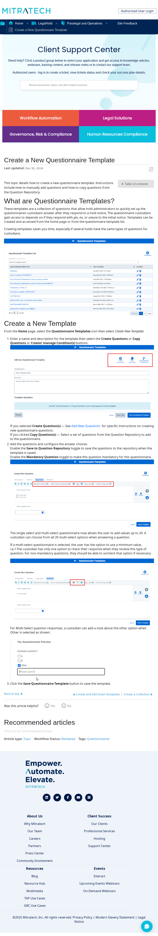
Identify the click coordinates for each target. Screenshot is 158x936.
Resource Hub (34, 883)
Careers (34, 838)
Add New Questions (85, 426)
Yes (52, 706)
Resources (34, 868)
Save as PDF (151, 169)
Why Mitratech (34, 824)
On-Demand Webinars (99, 891)
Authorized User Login (137, 11)
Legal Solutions (117, 118)
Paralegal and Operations (84, 23)
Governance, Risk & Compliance (41, 134)
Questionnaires (98, 739)
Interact (99, 876)
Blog (34, 876)
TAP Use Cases (34, 898)
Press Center (34, 853)
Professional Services (99, 831)
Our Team (35, 831)
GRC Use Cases (35, 905)
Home (19, 23)
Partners (34, 846)
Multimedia (34, 891)
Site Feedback (127, 23)
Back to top (11, 693)
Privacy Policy (82, 917)
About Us (35, 816)
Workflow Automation (41, 118)
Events (99, 868)
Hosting (99, 838)
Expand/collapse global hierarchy (2, 22)
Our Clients (99, 824)
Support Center (99, 846)
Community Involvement (35, 861)
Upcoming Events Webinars (99, 883)
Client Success (99, 816)
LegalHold (45, 23)
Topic (27, 739)
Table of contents (136, 184)
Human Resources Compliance (117, 134)
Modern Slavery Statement (115, 917)
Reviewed (68, 739)
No (69, 706)
